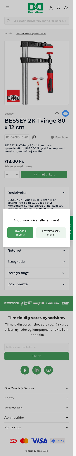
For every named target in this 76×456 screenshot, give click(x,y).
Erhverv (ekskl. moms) (51, 232)
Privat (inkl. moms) (20, 232)
